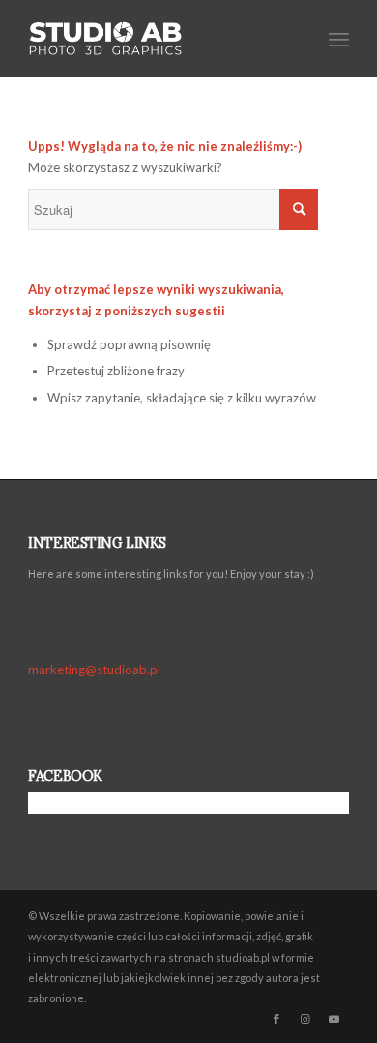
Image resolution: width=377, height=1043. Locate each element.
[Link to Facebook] (276, 1018)
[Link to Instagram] (305, 1018)
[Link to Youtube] (334, 1018)
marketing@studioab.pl (94, 669)
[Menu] (339, 38)
